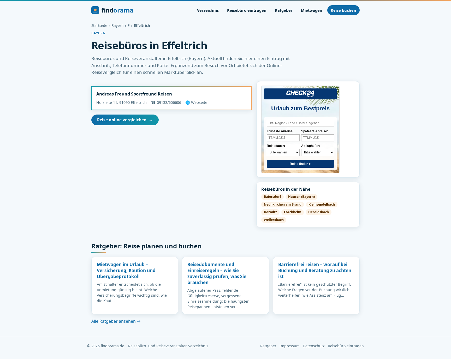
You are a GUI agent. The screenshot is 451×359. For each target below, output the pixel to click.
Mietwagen (311, 10)
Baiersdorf (272, 196)
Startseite (99, 25)
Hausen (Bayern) (301, 196)
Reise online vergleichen (125, 120)
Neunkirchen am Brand (282, 204)
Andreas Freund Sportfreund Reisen (134, 94)
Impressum (290, 345)
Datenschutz (314, 345)
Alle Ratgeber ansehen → (116, 321)
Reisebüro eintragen (246, 10)
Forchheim (292, 212)
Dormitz (270, 212)
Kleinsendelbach (321, 204)
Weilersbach (274, 220)
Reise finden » (300, 164)
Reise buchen (343, 10)
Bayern (117, 25)
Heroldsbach (318, 212)
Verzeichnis (208, 10)
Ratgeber (284, 10)
